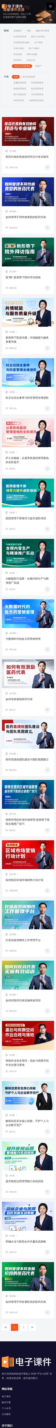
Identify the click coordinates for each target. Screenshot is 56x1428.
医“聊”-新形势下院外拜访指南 (23, 277)
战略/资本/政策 (42, 30)
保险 (29, 30)
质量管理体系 (20, 83)
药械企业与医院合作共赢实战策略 (26, 1241)
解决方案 (6, 1402)
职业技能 (18, 54)
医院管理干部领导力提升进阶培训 (26, 518)
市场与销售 (19, 48)
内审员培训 (19, 100)
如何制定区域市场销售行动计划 (24, 880)
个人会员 (6, 1408)
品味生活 (31, 60)
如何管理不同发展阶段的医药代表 (26, 1301)
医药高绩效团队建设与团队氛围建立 (27, 759)
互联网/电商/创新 (21, 42)
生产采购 (38, 42)
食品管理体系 (37, 88)
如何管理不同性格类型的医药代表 (26, 217)
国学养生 (18, 60)
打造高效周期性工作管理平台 (23, 940)
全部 (16, 77)
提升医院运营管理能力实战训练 (24, 1181)
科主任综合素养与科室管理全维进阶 (27, 397)
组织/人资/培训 (38, 36)
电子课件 (6, 1396)
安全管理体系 (29, 77)
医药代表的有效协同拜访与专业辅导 (27, 156)
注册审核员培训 (36, 100)
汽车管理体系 (37, 94)
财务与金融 (32, 54)
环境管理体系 (37, 83)
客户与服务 (34, 48)
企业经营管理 (20, 36)
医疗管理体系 (20, 94)
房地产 (38, 66)
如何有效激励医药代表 (19, 699)
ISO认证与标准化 (22, 66)
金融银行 (18, 30)
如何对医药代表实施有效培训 (23, 1000)
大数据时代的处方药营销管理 (23, 638)
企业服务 (6, 1414)
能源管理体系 (20, 88)
